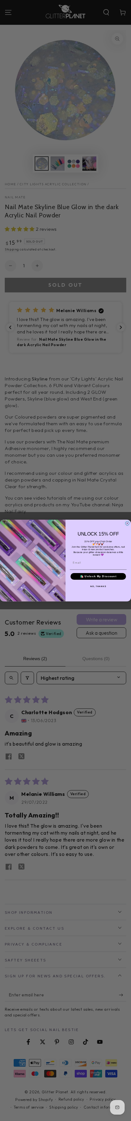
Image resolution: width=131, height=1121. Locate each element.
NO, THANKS (98, 586)
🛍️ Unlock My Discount (98, 576)
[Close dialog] (127, 523)
